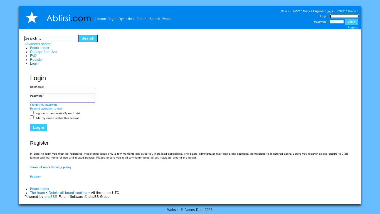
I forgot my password (44, 104)
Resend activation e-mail (46, 108)
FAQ (33, 55)
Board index (39, 48)
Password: (36, 95)
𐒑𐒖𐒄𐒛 (296, 11)
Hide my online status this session (57, 118)
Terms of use (39, 167)
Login (34, 63)
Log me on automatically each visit (57, 113)
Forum (141, 19)
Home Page (106, 19)
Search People (160, 19)
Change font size (43, 52)
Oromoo (353, 11)
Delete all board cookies (68, 192)
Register (353, 27)
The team (37, 192)
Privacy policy (61, 167)
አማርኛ (341, 11)
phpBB (50, 196)
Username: (37, 86)
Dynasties (126, 19)
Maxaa (285, 11)
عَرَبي (330, 11)
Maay (306, 11)
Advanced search (37, 44)
